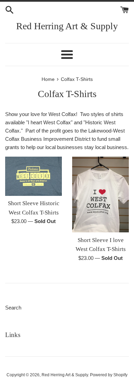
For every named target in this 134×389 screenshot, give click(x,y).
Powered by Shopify (108, 374)
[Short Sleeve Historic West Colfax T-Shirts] (33, 176)
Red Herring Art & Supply (67, 26)
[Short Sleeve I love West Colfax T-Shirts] (100, 194)
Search (13, 308)
